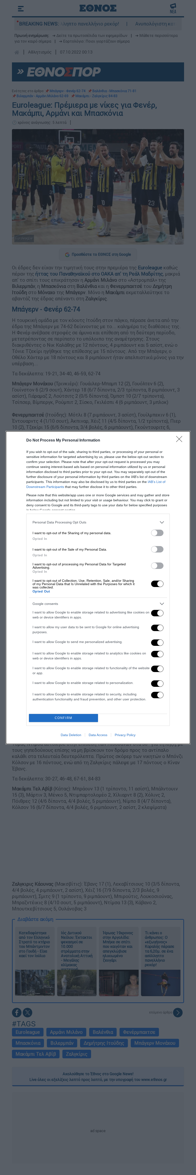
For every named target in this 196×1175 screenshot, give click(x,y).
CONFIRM (63, 718)
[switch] (157, 533)
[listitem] (98, 522)
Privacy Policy (125, 735)
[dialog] (98, 587)
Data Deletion (71, 735)
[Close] (180, 440)
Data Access (98, 735)
